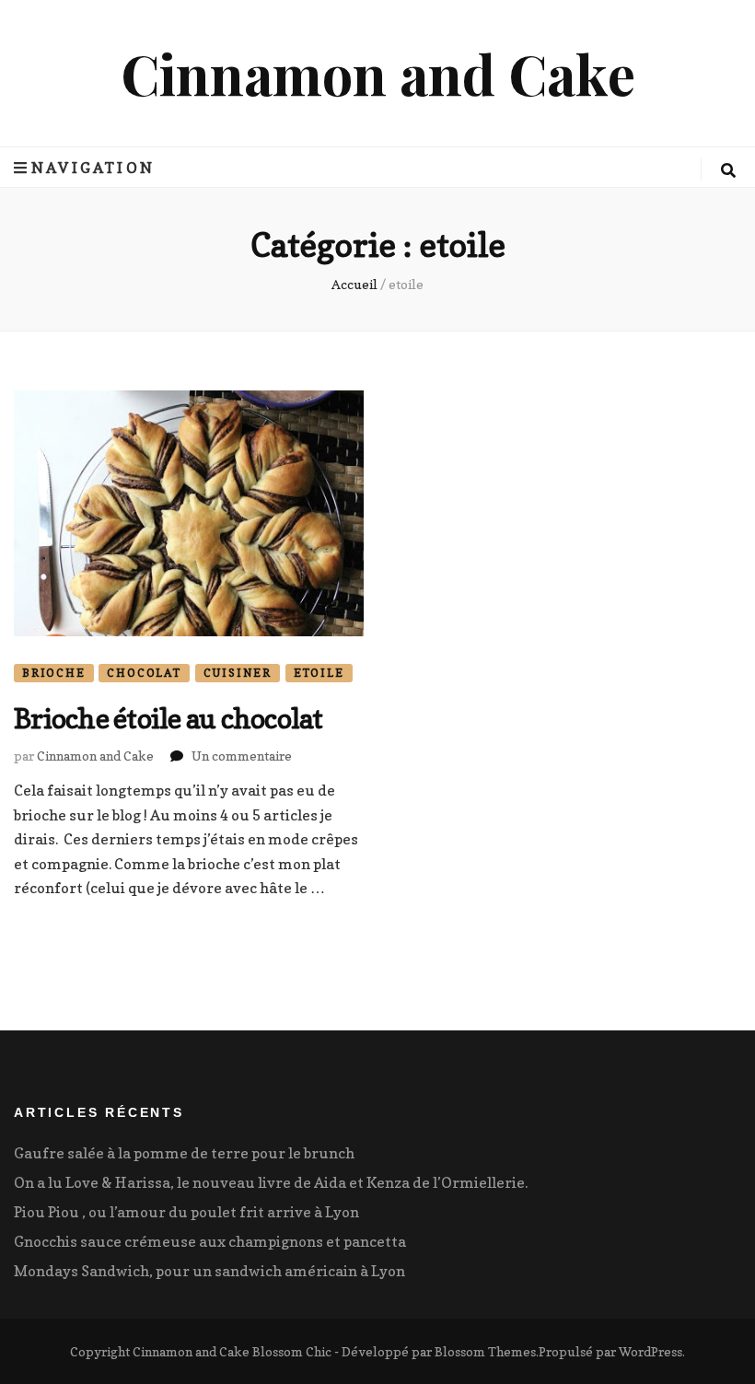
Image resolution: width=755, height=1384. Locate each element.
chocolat (143, 673)
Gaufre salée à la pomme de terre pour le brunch (184, 1153)
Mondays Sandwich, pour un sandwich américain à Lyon (209, 1271)
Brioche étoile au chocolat (168, 718)
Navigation (93, 167)
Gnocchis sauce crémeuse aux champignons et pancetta (210, 1241)
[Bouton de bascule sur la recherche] (728, 170)
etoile (319, 673)
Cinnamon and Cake (378, 73)
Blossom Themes (485, 1351)
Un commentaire (242, 755)
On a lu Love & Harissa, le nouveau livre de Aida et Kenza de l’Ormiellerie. (271, 1182)
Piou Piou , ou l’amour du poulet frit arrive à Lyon (186, 1212)
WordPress (650, 1351)
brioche (54, 673)
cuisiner (237, 673)
